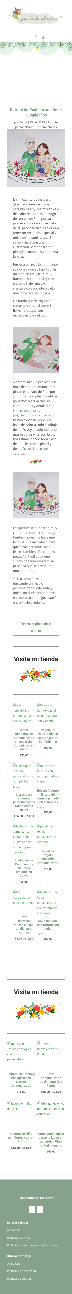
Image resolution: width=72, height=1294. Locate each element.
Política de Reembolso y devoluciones (32, 1245)
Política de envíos (18, 1237)
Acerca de (13, 1230)
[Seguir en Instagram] (40, 1209)
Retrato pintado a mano (35, 627)
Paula (23, 122)
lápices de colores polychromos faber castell (32, 413)
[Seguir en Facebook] (32, 1209)
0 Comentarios (47, 127)
